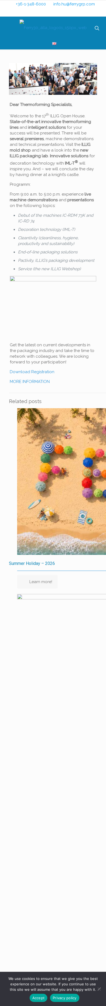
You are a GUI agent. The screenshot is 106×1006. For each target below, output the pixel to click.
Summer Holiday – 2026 (32, 563)
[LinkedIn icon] (57, 12)
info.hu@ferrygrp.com (74, 4)
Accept (38, 998)
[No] (99, 989)
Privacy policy (65, 998)
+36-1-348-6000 (31, 4)
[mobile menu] (7, 29)
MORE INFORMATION (30, 381)
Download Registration (32, 371)
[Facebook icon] (49, 12)
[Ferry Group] (53, 27)
